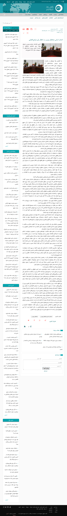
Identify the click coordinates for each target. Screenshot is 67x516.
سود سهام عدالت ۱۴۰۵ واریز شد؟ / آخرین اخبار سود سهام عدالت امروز (11, 37)
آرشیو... (6, 146)
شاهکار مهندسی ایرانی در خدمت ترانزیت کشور (12, 121)
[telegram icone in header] (12, 12)
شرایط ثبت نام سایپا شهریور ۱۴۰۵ (11, 53)
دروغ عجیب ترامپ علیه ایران (10, 133)
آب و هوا (8, 2)
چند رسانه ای (37, 18)
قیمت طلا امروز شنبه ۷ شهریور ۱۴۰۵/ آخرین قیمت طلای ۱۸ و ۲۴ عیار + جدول (11, 45)
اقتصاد (61, 28)
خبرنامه (24, 2)
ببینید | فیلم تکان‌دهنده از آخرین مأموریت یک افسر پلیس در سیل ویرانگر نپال (11, 322)
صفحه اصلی (60, 15)
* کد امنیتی (59, 366)
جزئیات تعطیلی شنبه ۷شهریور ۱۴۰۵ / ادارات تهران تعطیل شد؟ (11, 68)
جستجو (16, 2)
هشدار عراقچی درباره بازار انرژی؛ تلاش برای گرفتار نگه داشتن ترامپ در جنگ (12, 403)
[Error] (23, 327)
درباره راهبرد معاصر (36, 507)
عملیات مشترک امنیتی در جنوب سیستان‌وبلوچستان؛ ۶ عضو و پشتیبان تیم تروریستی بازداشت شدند (11, 367)
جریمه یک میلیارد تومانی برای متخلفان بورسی (33, 335)
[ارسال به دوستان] (27, 30)
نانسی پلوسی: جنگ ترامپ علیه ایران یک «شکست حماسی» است (11, 348)
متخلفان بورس (35, 316)
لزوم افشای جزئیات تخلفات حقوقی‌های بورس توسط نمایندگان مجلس (53, 335)
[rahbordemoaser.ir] (54, 8)
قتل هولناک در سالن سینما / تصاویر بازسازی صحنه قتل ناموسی (11, 182)
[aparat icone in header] (9, 12)
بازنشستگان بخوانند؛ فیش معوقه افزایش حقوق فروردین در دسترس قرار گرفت (11, 493)
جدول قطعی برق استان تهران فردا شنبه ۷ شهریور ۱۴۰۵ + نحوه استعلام (11, 108)
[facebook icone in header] (34, 321)
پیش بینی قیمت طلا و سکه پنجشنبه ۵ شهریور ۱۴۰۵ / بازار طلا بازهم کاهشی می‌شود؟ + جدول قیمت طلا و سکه (11, 222)
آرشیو (13, 2)
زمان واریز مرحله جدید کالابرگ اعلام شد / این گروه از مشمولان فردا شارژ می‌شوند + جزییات (11, 232)
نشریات (31, 18)
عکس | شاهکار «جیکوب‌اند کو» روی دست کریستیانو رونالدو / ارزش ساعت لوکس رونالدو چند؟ (11, 306)
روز (17, 30)
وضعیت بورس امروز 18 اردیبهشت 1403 (52, 340)
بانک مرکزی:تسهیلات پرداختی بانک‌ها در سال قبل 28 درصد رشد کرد (33, 342)
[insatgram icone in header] (4, 12)
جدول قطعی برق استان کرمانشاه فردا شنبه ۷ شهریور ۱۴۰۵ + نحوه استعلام (11, 60)
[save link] (31, 30)
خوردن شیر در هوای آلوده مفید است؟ (12, 297)
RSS (37, 508)
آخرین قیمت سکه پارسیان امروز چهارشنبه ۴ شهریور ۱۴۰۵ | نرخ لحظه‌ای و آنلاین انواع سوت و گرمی (11, 268)
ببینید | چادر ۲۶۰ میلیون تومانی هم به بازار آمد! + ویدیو (11, 291)
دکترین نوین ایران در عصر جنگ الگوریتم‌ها (12, 138)
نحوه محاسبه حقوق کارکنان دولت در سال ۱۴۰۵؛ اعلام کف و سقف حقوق (11, 205)
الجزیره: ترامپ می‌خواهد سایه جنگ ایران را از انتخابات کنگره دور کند (11, 385)
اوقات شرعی (41, 509)
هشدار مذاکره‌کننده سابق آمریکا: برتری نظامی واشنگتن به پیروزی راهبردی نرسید (11, 394)
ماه (10, 30)
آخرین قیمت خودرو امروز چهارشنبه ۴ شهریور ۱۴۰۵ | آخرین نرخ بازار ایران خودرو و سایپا (11, 258)
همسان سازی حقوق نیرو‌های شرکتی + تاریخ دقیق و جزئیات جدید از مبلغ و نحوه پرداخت (11, 240)
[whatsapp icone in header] (40, 321)
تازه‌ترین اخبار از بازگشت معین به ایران (11, 174)
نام (59, 358)
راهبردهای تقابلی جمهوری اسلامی (12, 128)
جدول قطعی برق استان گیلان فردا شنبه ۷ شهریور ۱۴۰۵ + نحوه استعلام (11, 91)
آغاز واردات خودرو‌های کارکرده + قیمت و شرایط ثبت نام (11, 213)
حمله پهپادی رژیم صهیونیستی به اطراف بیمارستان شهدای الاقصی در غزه (11, 377)
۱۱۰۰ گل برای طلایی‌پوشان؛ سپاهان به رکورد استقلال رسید (11, 411)
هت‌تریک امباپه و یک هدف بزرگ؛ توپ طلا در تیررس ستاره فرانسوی (11, 485)
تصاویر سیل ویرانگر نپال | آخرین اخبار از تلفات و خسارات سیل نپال (11, 197)
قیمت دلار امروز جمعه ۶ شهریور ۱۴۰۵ (12, 83)
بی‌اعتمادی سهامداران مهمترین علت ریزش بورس (52, 348)
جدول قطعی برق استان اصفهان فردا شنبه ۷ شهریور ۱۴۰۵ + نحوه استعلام (11, 76)
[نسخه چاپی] (24, 30)
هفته (14, 30)
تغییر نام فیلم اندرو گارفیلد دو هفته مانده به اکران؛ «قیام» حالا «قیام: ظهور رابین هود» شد (11, 249)
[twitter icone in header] (6, 12)
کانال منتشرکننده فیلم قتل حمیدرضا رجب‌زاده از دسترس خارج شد (11, 331)
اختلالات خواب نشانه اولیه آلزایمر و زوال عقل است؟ (12, 315)
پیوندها (20, 2)
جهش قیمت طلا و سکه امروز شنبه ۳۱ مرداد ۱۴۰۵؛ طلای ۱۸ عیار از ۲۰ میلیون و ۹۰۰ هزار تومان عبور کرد (11, 159)
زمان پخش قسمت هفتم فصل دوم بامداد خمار (11, 189)
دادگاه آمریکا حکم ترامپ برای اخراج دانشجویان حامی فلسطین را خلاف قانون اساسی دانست (11, 357)
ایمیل (59, 362)
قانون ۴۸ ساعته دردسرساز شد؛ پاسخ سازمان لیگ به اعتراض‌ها (11, 477)
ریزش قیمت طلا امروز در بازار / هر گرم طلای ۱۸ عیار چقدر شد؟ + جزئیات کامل (11, 278)
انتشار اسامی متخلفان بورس (46, 316)
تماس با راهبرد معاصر (31, 2)
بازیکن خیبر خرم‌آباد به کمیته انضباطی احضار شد (11, 471)
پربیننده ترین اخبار (15, 28)
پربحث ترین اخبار (7, 28)
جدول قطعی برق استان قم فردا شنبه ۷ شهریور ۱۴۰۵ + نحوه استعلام (11, 99)
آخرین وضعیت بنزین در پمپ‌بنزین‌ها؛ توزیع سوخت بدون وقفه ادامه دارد (11, 339)
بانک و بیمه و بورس (54, 28)
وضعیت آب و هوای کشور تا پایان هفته (11, 168)
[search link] (4, 14)
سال (6, 30)
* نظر (38, 358)
